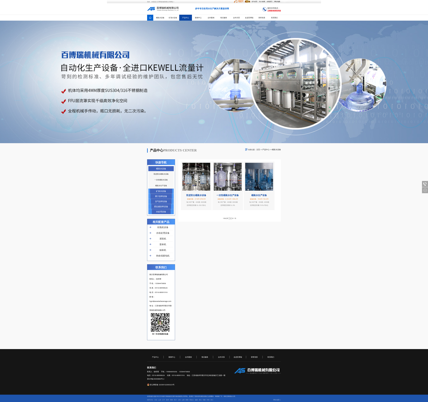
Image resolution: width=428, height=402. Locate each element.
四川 (175, 400)
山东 (159, 400)
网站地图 (277, 1)
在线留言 (270, 1)
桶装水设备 (276, 149)
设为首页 (254, 1)
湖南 (171, 400)
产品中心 (266, 149)
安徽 (204, 400)
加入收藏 (262, 1)
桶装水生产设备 (259, 195)
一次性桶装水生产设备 (228, 195)
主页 (258, 149)
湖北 (200, 400)
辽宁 (163, 400)
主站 (155, 400)
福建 (196, 400)
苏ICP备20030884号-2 (155, 379)
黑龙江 (191, 400)
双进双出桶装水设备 (196, 195)
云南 (179, 400)
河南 (208, 400)
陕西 (187, 400)
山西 (183, 400)
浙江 (211, 400)
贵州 (167, 400)
